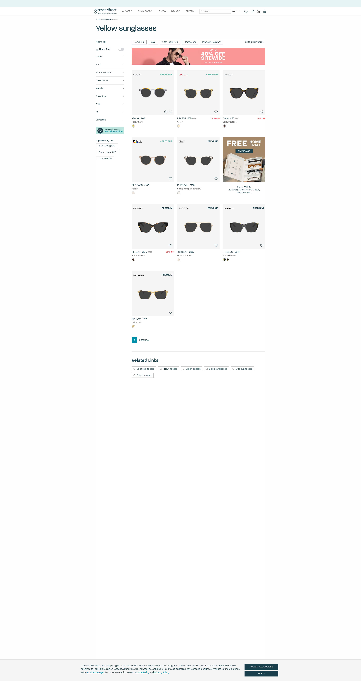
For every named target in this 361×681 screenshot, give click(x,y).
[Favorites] (252, 11)
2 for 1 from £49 (170, 42)
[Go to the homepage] (105, 11)
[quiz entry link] (110, 133)
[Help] (246, 11)
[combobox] (215, 11)
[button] (110, 57)
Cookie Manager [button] (95, 672)
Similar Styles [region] (153, 108)
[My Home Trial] (258, 11)
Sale (153, 42)
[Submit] (202, 11)
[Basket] (264, 11)
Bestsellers (190, 42)
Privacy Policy (161, 672)
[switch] (121, 49)
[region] (237, 11)
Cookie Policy (142, 672)
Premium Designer (211, 42)
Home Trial (139, 42)
